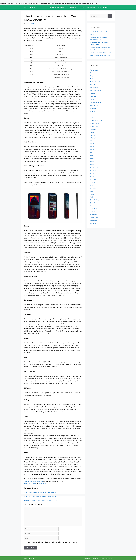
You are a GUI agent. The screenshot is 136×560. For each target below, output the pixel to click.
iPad (91, 155)
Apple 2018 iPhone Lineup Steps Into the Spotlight (40, 500)
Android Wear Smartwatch (98, 82)
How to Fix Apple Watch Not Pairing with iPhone (40, 496)
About (102, 558)
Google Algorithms (96, 120)
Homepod (93, 132)
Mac (83, 7)
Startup (92, 212)
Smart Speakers (103, 7)
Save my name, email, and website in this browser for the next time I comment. (52, 542)
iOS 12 (92, 147)
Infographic (93, 138)
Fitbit (91, 114)
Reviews (92, 197)
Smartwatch (94, 206)
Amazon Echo (94, 76)
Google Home (94, 123)
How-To (92, 135)
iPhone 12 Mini (94, 167)
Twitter (33, 483)
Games (92, 117)
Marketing (93, 188)
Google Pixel (94, 126)
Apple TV (93, 85)
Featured (93, 108)
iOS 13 (92, 150)
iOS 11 (92, 144)
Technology (93, 215)
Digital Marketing (95, 102)
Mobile (92, 191)
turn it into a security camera (33, 481)
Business (93, 96)
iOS (91, 141)
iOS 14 (92, 153)
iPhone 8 (93, 170)
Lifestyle (92, 182)
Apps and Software (96, 91)
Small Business (95, 200)
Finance (92, 111)
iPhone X (93, 173)
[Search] (110, 16)
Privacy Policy (95, 558)
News (92, 194)
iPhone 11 (93, 161)
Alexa (92, 73)
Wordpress (93, 223)
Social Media (94, 209)
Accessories (91, 7)
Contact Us (109, 558)
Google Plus (43, 483)
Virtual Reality (94, 218)
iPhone (92, 158)
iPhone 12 (93, 164)
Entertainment (94, 105)
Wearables (73, 7)
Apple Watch (94, 88)
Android (92, 79)
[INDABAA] (29, 7)
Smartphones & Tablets (57, 7)
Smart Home (94, 203)
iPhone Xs (93, 176)
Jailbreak (93, 179)
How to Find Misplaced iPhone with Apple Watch (40, 492)
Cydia (92, 99)
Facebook (27, 483)
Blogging (92, 93)
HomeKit (93, 129)
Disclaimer (87, 558)
